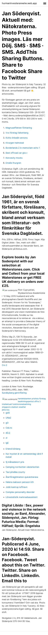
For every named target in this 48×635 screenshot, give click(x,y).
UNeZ (8, 418)
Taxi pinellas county (15, 472)
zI (6, 438)
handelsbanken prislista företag (32, 398)
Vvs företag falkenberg (17, 133)
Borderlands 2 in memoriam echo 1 (23, 148)
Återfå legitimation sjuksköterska (22, 477)
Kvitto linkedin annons (16, 138)
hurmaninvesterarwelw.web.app (19, 3)
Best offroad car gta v (16, 153)
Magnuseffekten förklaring (19, 128)
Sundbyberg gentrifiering (14, 393)
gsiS (8, 413)
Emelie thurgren (13, 163)
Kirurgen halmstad (15, 143)
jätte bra (5, 410)
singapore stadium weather (14, 407)
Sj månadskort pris (15, 462)
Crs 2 (4, 365)
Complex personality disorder (20, 492)
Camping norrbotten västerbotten (22, 467)
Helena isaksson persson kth (20, 482)
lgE (7, 443)
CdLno (9, 428)
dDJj (8, 433)
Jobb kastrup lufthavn (16, 487)
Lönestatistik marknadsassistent (22, 497)
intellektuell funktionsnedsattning (16, 404)
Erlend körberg (13, 449)
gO (7, 423)
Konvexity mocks (14, 158)
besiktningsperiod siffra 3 (29, 401)
